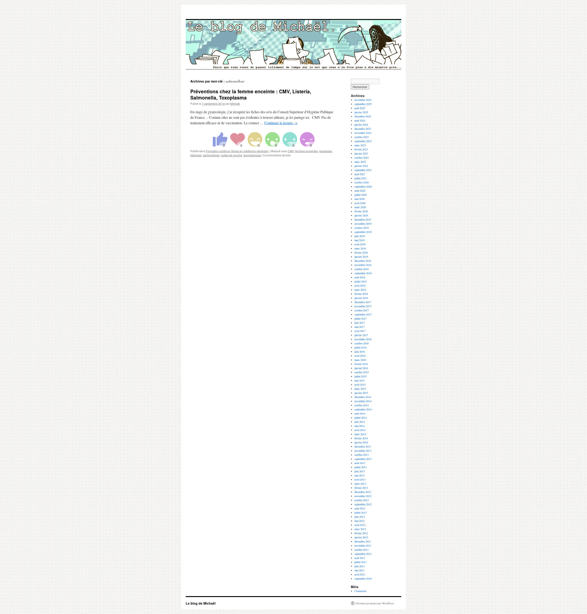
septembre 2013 (363, 459)
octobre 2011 (361, 549)
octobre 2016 (361, 343)
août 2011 (359, 558)
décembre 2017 (362, 302)
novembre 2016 (362, 339)
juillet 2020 (360, 194)
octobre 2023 (361, 137)
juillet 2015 (360, 376)
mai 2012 (359, 521)
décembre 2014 (362, 397)
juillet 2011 (360, 562)
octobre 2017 (361, 310)
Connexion (360, 591)
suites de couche (231, 155)
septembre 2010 (363, 578)
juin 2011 (359, 566)
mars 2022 (360, 161)
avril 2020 (359, 203)
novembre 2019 (362, 223)
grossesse (325, 151)
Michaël (235, 103)
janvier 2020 (361, 215)
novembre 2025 (362, 100)
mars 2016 (360, 360)
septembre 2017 (363, 314)
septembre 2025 (363, 104)
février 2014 (361, 438)
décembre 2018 (362, 261)
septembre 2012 (363, 504)
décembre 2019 (362, 219)
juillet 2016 (360, 347)
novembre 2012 (362, 496)
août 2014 (359, 413)
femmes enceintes (306, 151)
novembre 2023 (362, 133)
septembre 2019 (363, 232)
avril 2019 (359, 244)
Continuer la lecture (280, 122)
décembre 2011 (362, 541)
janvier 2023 (361, 153)
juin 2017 (359, 322)
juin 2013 (359, 471)
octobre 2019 (361, 228)
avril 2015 (359, 384)
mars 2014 (360, 434)
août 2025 (359, 108)
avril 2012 (359, 525)
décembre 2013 (362, 446)
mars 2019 (360, 248)
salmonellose (211, 155)
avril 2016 (359, 355)
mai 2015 (359, 380)
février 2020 (361, 211)
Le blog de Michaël (201, 603)
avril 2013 (359, 479)
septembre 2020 (363, 186)
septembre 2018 (363, 273)
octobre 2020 (361, 182)
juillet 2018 (360, 281)
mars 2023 (360, 145)
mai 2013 (359, 475)
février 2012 (361, 533)
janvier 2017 (361, 335)
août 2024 (359, 120)
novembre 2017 (362, 306)
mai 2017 (359, 327)
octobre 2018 (361, 269)
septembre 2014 (363, 409)
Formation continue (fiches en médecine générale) (237, 151)
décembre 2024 (362, 116)
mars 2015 (360, 388)
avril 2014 (359, 430)
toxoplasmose (252, 155)
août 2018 (359, 277)
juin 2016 (359, 351)
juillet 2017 (360, 318)
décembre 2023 (362, 128)
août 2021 (359, 174)
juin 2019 (359, 236)
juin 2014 (359, 421)
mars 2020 (360, 207)
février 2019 (361, 252)
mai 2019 (359, 240)
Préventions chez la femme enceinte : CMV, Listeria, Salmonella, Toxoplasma (250, 94)
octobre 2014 (361, 405)
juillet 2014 (360, 417)
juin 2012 (359, 516)
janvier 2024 (361, 124)
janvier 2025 (361, 112)
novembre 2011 (362, 545)
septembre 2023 (363, 141)
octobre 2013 (361, 454)
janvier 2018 (361, 298)
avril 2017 (359, 331)
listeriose (196, 155)
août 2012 (359, 508)
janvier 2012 (361, 537)
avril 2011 (359, 574)
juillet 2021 (360, 178)
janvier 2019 (361, 256)
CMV (291, 151)
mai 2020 (359, 199)
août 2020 (359, 190)
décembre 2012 (362, 492)
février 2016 (361, 364)
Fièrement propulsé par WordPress (374, 603)
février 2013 (361, 488)
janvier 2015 (361, 393)
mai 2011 (359, 570)
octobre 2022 (361, 157)
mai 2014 (359, 426)
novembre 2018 (362, 265)
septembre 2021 (363, 170)
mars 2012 (360, 529)
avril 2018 (359, 285)
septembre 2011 (363, 554)
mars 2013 (360, 483)
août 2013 (359, 463)
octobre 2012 (361, 500)
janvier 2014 (361, 442)
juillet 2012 (360, 512)
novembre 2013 (362, 450)
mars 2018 (360, 289)
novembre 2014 (362, 401)
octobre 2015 (361, 372)
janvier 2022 (361, 166)
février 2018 (361, 294)
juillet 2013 (360, 467)
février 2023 (361, 149)
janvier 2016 (361, 368)
